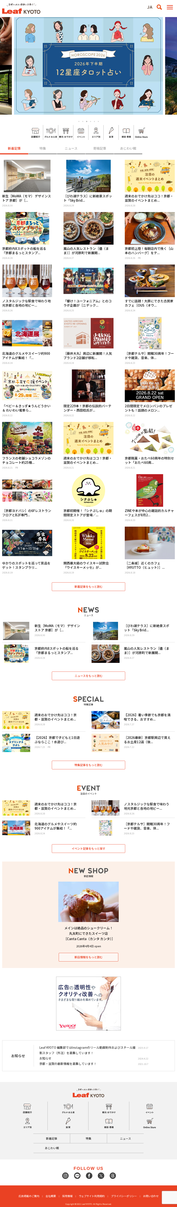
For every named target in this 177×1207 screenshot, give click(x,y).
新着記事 (14, 148)
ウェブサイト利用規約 (92, 1196)
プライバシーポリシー (124, 1196)
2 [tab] (82, 121)
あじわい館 (128, 148)
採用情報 (67, 1196)
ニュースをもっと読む (89, 676)
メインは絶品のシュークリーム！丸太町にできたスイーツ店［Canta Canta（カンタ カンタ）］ (89, 933)
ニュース (71, 148)
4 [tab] (90, 121)
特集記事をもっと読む (88, 765)
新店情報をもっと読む (88, 957)
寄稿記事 (99, 148)
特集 (43, 148)
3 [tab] (86, 121)
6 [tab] (98, 121)
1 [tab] (78, 121)
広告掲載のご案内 (29, 1196)
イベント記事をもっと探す (88, 848)
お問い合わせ (151, 1196)
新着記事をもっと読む (88, 586)
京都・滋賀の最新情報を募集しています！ (68, 1063)
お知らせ (45, 1058)
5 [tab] (94, 121)
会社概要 (51, 1196)
